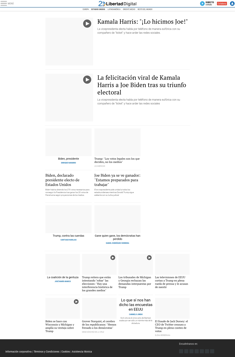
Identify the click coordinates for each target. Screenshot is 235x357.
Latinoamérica (114, 9)
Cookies (65, 351)
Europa (86, 9)
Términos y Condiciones (46, 351)
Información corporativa (18, 351)
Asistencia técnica (82, 351)
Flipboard (202, 351)
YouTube (197, 351)
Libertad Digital (117, 3)
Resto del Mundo (145, 9)
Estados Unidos (98, 9)
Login (232, 3)
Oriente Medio (129, 9)
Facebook (181, 351)
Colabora (222, 3)
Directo (210, 3)
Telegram (207, 351)
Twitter (186, 351)
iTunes (212, 351)
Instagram (191, 351)
